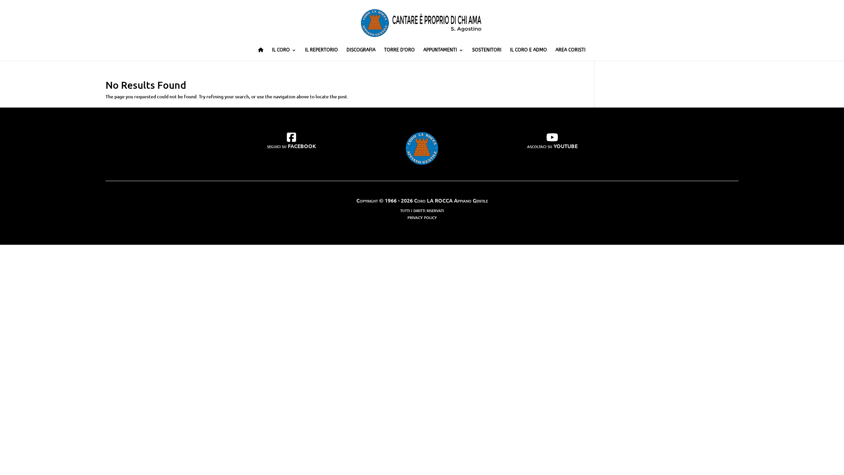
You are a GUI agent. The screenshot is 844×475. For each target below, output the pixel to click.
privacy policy (422, 216)
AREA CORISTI (571, 50)
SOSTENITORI (486, 50)
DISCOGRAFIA (361, 50)
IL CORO (281, 50)
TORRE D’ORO (399, 50)
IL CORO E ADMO (528, 50)
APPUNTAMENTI (440, 50)
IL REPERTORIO (321, 50)
